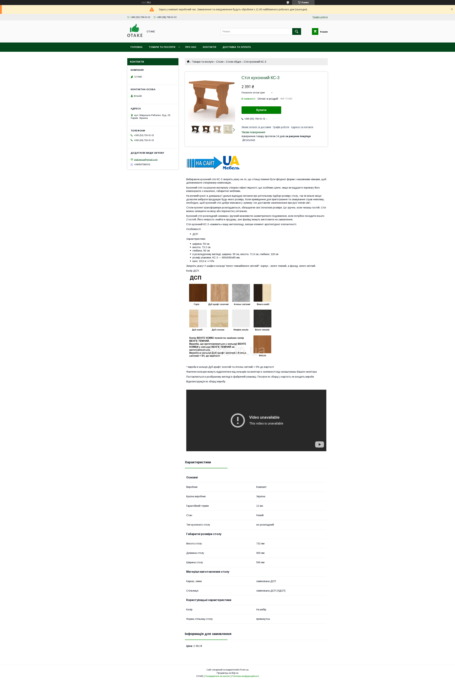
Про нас (190, 47)
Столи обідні (233, 61)
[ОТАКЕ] (134, 37)
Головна (136, 47)
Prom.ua (244, 670)
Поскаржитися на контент (217, 676)
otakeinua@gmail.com (146, 159)
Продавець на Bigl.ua (227, 673)
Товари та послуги (162, 47)
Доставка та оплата (237, 47)
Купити (261, 110)
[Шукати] (296, 31)
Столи (219, 61)
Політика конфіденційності (245, 676)
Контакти (209, 47)
